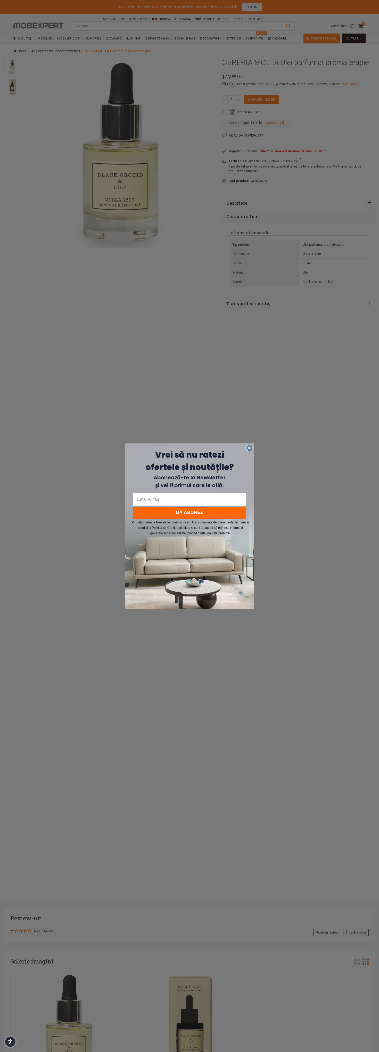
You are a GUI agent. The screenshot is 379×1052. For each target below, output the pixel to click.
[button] (10, 1041)
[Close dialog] (249, 448)
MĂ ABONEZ (189, 512)
